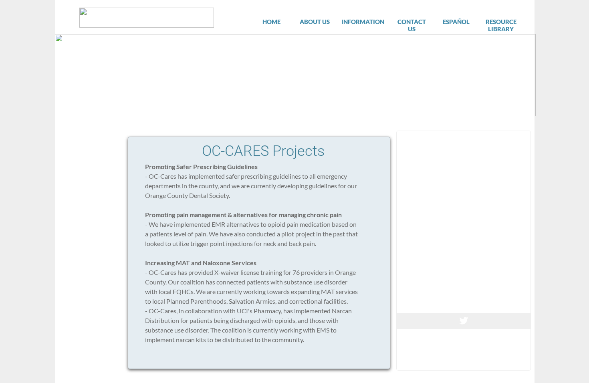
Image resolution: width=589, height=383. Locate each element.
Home (271, 21)
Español (456, 21)
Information (362, 21)
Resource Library (501, 25)
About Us (315, 21)
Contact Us (411, 25)
